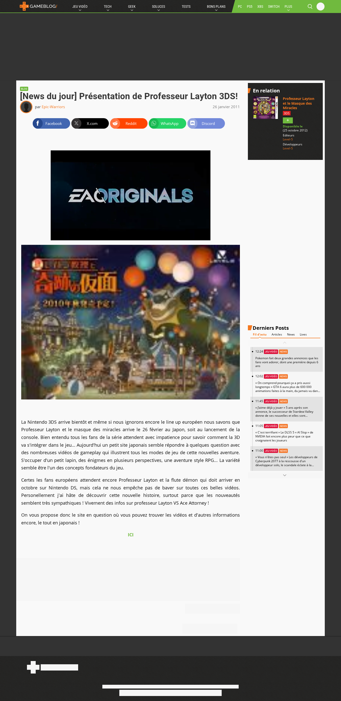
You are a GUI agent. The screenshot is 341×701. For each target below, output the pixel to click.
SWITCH (274, 6)
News (291, 334)
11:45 (284, 410)
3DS (287, 113)
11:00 (286, 459)
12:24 (286, 358)
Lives (303, 334)
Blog (24, 88)
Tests (186, 6)
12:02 (287, 385)
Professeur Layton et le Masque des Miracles (298, 103)
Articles (277, 334)
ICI (131, 535)
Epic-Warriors (53, 106)
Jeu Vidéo (79, 6)
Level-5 (288, 139)
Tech (108, 6)
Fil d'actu (260, 334)
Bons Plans (216, 6)
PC (240, 6)
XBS (260, 6)
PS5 (249, 6)
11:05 (284, 433)
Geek (132, 6)
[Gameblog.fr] (37, 6)
